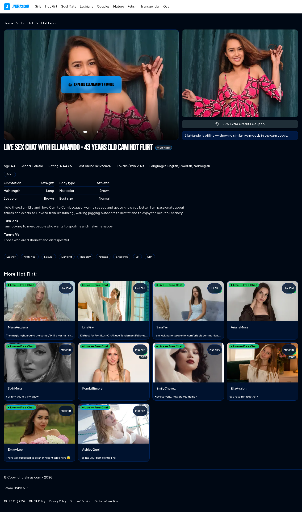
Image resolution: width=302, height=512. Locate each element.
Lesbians (86, 6)
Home (8, 23)
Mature (118, 6)
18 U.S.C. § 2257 (14, 501)
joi (137, 256)
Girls (38, 6)
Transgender (149, 6)
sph (149, 256)
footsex (103, 256)
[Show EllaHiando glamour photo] (97, 132)
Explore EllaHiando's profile (95, 86)
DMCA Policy (37, 501)
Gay (166, 6)
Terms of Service (80, 501)
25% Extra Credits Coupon (245, 125)
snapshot (122, 256)
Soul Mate (68, 6)
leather (11, 256)
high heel (30, 256)
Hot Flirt (51, 6)
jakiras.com (17, 6)
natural (48, 256)
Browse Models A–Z (16, 488)
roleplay (85, 256)
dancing (66, 256)
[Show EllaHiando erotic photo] (85, 132)
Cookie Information (106, 501)
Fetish (132, 6)
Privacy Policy (57, 501)
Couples (103, 6)
